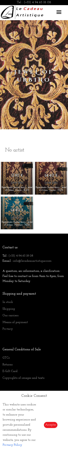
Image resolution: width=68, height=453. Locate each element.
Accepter (50, 424)
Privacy (7, 329)
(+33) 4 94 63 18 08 (37, 2)
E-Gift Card (9, 371)
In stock (7, 302)
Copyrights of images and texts (23, 378)
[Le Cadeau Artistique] (22, 12)
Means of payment (15, 322)
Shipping (8, 309)
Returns (7, 364)
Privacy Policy (12, 445)
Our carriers (10, 315)
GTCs (6, 357)
